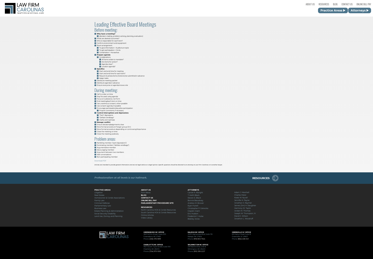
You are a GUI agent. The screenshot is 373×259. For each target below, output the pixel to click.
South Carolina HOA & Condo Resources (158, 212)
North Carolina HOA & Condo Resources (158, 210)
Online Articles (322, 15)
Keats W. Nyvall (241, 198)
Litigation (98, 193)
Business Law (100, 208)
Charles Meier (240, 195)
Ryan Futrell (193, 206)
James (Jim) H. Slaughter (245, 205)
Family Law (99, 200)
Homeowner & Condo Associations (109, 198)
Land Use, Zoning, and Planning (108, 216)
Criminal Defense (102, 203)
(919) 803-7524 (199, 239)
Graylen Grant (194, 211)
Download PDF (100, 161)
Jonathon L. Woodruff (243, 219)
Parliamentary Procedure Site (157, 203)
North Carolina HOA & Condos (327, 7)
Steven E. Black (194, 198)
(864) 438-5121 (243, 239)
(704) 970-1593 (155, 251)
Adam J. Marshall (241, 192)
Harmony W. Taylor (242, 208)
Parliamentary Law (102, 206)
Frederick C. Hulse (195, 216)
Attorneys (308, 11)
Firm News (308, 15)
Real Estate (99, 195)
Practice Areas (310, 7)
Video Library (147, 218)
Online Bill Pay (363, 4)
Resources (324, 4)
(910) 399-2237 (199, 251)
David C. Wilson (241, 216)
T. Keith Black (194, 195)
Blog (335, 4)
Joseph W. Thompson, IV (245, 213)
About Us (310, 4)
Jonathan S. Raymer (243, 203)
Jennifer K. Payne (241, 200)
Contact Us (347, 4)
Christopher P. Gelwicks (198, 208)
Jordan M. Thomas (242, 211)
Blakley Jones (194, 219)
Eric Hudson (193, 214)
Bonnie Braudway (195, 200)
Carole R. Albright (195, 193)
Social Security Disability (105, 214)
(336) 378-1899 (155, 239)
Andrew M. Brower (196, 203)
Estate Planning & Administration (109, 211)
